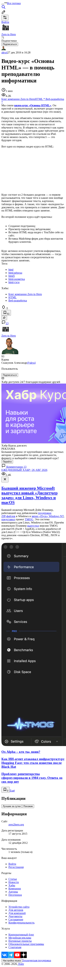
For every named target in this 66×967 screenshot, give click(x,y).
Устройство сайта (18, 906)
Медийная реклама (19, 937)
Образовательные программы (26, 944)
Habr (21, 963)
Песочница (15, 894)
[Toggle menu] (2, 4)
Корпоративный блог (21, 934)
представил (8, 519)
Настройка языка (12, 960)
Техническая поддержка (36, 960)
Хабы (11, 885)
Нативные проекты (20, 940)
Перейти (7, 461)
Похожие (28, 806)
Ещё (12, 790)
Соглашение (15, 919)
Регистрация (16, 867)
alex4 (4, 52)
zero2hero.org (16, 824)
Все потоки (14, 3)
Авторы (13, 891)
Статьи (12, 879)
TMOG (29, 519)
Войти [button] (5, 22)
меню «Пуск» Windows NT (48, 516)
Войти (12, 863)
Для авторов (15, 909)
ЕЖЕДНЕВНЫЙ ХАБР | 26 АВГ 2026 (24, 469)
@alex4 (31, 362)
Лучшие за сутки (12, 806)
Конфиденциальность (21, 922)
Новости (13, 882)
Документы (15, 916)
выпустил (33, 525)
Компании (14, 888)
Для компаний (17, 913)
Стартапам (14, 947)
